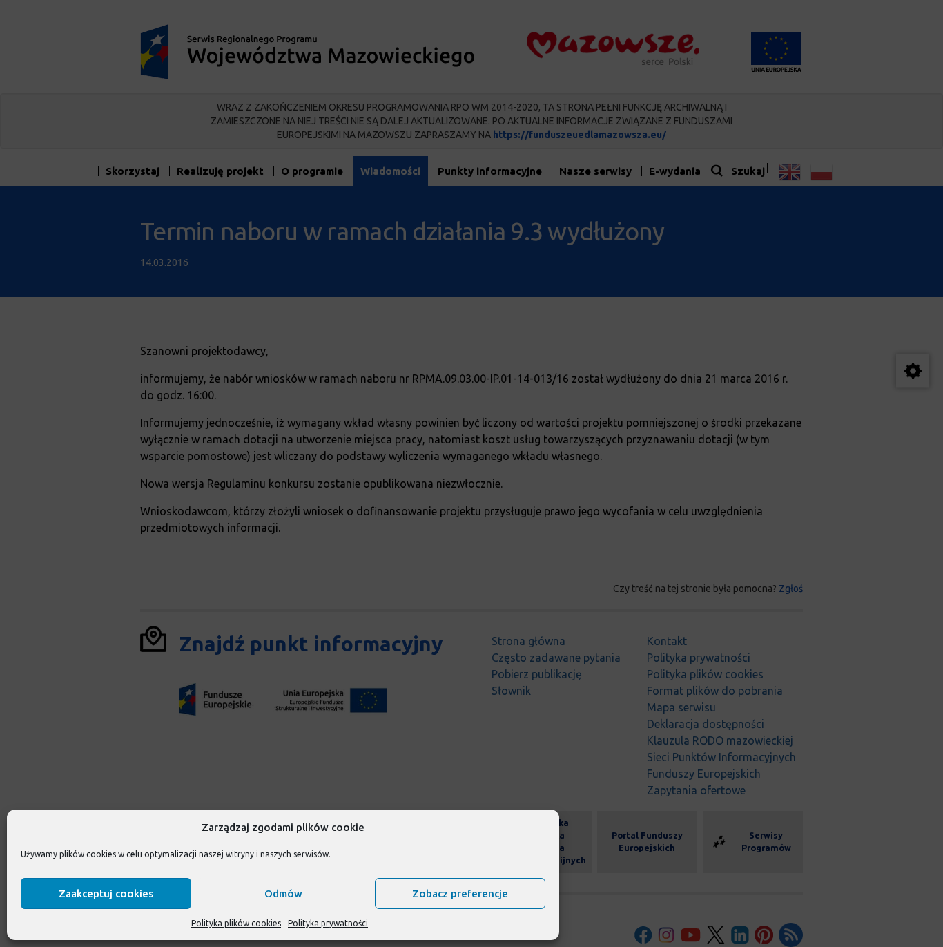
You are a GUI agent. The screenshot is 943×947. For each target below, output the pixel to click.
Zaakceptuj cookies (106, 893)
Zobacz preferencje (460, 893)
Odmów (283, 893)
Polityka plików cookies (236, 923)
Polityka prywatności (328, 923)
